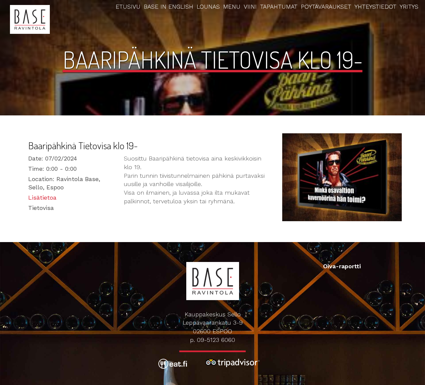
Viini (250, 6)
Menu (231, 6)
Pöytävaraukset (326, 6)
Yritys (409, 6)
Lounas (208, 6)
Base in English (168, 6)
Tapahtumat (279, 6)
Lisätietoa (42, 197)
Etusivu (128, 6)
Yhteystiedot (375, 6)
